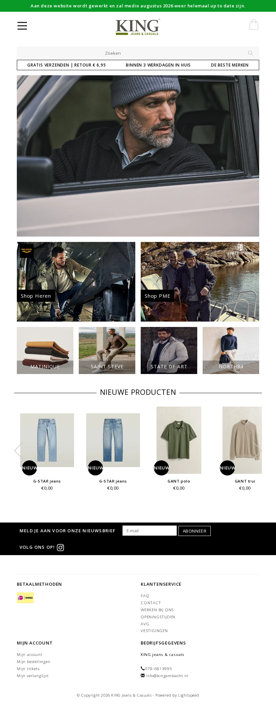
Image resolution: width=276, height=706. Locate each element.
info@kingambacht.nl (167, 675)
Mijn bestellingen (33, 661)
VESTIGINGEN (154, 630)
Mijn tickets (28, 668)
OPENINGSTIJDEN (158, 616)
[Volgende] (250, 156)
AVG (145, 623)
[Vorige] (25, 156)
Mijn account (29, 654)
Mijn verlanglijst (33, 675)
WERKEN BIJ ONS (157, 609)
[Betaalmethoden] (25, 597)
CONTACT (151, 602)
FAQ (145, 595)
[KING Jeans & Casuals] (149, 26)
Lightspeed (188, 695)
